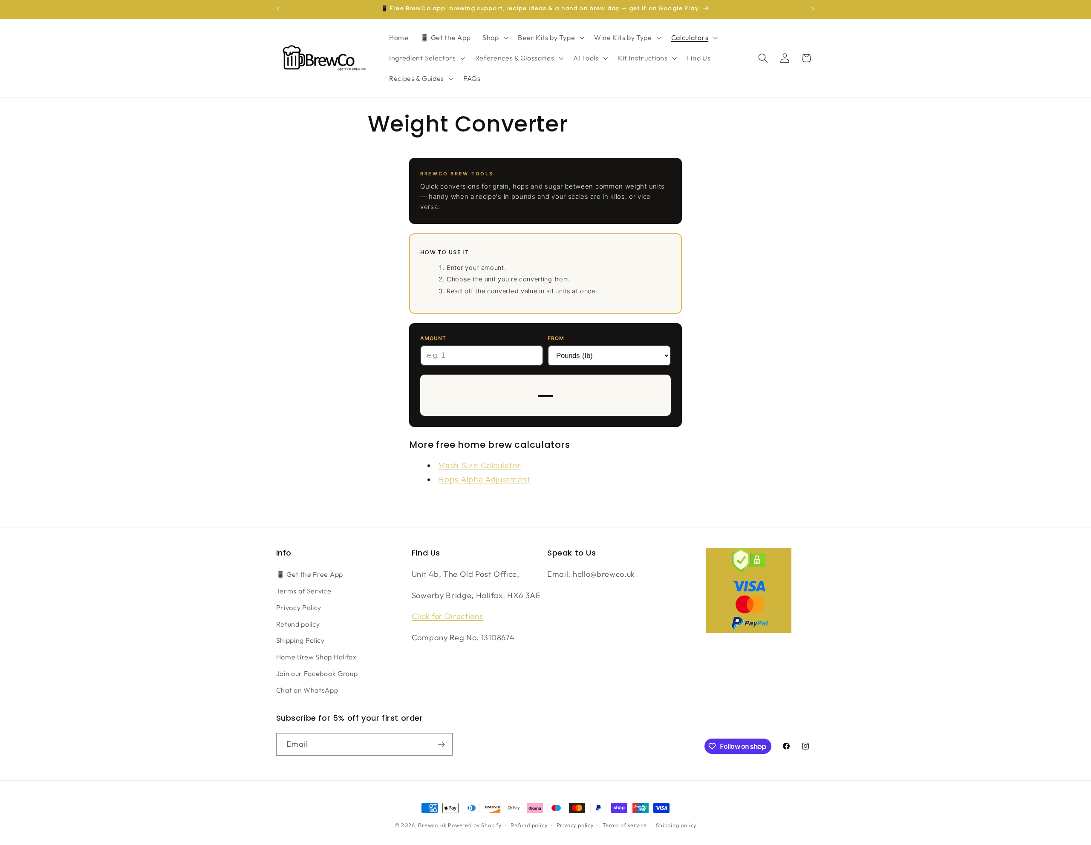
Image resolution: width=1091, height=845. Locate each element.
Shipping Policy (300, 640)
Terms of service (625, 825)
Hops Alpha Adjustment (484, 479)
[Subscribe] (441, 744)
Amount (433, 338)
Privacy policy (575, 825)
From (556, 338)
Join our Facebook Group (317, 673)
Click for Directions (447, 616)
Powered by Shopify (475, 825)
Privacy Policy (299, 607)
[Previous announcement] (277, 9)
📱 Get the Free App (309, 574)
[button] (494, 38)
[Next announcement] (813, 9)
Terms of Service (304, 591)
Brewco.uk (432, 825)
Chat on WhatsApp (307, 690)
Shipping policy (676, 825)
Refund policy (298, 624)
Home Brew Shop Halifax (316, 657)
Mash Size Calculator (479, 465)
